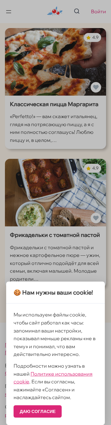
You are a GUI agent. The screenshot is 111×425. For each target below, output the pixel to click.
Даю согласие (38, 411)
